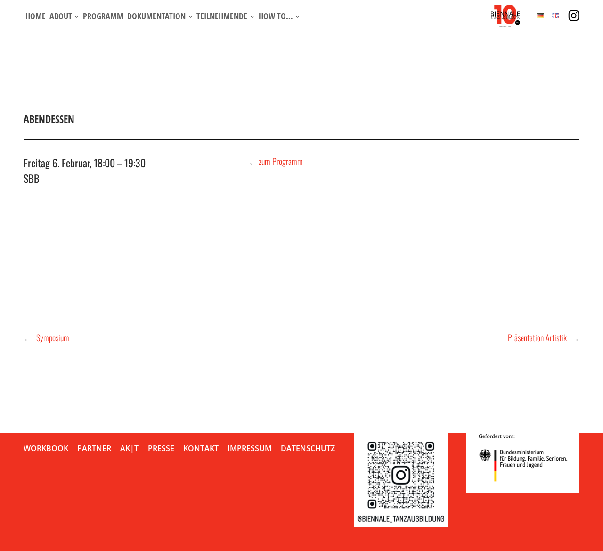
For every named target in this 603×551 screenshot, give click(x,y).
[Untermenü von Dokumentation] (190, 16)
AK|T (129, 448)
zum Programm (281, 161)
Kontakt (201, 448)
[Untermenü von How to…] (297, 16)
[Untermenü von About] (76, 16)
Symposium (52, 337)
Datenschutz (308, 448)
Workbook (46, 448)
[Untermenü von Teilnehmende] (252, 16)
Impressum (250, 448)
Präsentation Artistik (537, 337)
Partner (94, 448)
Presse (161, 448)
